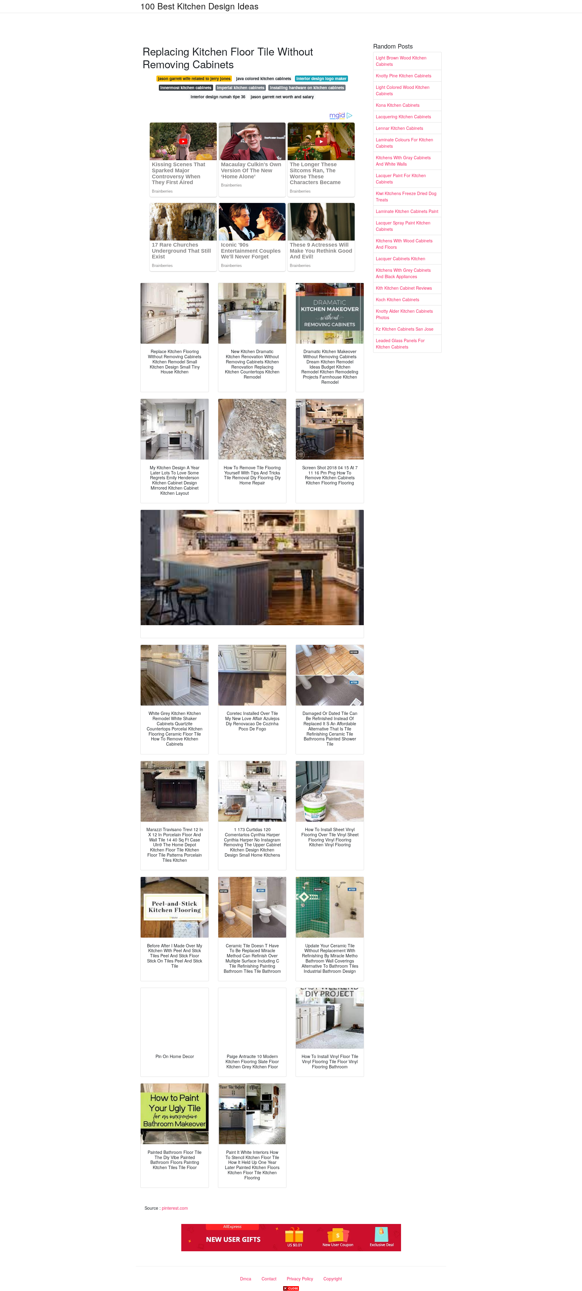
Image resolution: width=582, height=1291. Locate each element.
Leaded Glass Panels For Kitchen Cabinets (400, 343)
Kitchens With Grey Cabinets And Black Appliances (403, 273)
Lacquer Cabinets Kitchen (400, 258)
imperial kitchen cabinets (240, 87)
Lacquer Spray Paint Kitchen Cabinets (403, 226)
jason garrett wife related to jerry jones (194, 78)
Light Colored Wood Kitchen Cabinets (403, 90)
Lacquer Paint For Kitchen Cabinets (401, 178)
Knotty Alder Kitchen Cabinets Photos (404, 314)
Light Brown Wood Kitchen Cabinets (401, 61)
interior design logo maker (321, 78)
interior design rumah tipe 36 (218, 96)
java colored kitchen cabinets (263, 78)
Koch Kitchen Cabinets (397, 299)
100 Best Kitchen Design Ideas (199, 5)
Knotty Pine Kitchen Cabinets (403, 75)
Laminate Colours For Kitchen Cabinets (404, 143)
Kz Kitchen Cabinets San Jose (404, 329)
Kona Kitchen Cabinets (398, 105)
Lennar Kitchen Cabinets (399, 128)
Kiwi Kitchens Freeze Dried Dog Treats (406, 196)
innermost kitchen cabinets (185, 87)
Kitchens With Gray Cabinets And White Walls (403, 160)
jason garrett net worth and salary (282, 96)
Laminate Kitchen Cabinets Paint (407, 211)
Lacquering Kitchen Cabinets (403, 116)
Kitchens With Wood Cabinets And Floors (404, 244)
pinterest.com (175, 1208)
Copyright (332, 1279)
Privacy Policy (300, 1279)
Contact (269, 1279)
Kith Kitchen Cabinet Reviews (404, 288)
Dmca (245, 1279)
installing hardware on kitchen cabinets (307, 87)
